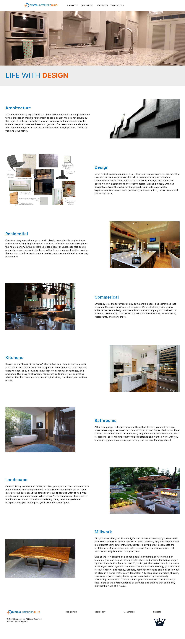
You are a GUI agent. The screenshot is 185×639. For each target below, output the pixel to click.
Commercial (129, 611)
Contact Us (117, 5)
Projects (102, 5)
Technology (100, 611)
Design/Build (71, 611)
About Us (72, 5)
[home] (41, 5)
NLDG (25, 621)
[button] (87, 5)
